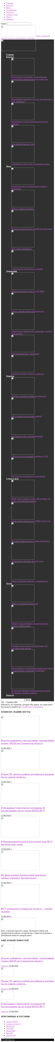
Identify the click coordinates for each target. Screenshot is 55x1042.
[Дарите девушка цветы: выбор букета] (22, 309)
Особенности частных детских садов (27, 561)
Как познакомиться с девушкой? (25, 354)
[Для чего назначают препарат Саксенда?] (22, 394)
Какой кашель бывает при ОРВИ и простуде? (31, 521)
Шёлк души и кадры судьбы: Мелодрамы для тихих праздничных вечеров (31, 500)
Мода (8, 8)
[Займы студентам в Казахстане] (22, 601)
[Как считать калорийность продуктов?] (22, 474)
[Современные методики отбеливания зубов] (22, 162)
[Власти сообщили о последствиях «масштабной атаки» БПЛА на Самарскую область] (20, 736)
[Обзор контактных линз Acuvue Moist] (22, 289)
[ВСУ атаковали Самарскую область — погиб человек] (20, 904)
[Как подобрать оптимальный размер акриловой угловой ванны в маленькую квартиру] (22, 666)
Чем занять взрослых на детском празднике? (30, 541)
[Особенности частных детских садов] (22, 559)
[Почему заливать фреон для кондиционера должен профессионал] (22, 621)
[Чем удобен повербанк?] (22, 246)
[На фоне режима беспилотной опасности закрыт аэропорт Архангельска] (20, 870)
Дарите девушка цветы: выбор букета (27, 311)
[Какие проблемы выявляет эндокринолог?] (22, 579)
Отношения (11, 10)
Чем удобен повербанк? (21, 249)
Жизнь (10, 1026)
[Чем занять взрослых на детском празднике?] (22, 539)
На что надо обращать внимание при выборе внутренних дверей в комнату (30, 692)
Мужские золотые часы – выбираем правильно (31, 229)
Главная (9, 3)
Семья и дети (12, 15)
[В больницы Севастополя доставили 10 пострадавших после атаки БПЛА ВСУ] (20, 803)
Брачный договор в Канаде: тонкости (27, 374)
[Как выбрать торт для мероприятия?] (22, 434)
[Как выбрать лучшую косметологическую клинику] (22, 119)
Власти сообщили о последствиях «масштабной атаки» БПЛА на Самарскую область (27, 742)
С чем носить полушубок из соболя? (27, 269)
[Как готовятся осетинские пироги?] (22, 414)
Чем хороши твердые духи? (23, 144)
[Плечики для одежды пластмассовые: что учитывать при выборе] (22, 644)
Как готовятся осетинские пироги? (26, 416)
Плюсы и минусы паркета (22, 209)
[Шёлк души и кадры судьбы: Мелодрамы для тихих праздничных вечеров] (22, 496)
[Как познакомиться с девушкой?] (22, 351)
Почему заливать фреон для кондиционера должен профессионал (29, 625)
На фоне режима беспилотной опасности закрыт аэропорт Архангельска (23, 876)
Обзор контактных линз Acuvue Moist (27, 291)
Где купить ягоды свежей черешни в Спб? (29, 456)
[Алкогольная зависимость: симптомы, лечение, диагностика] (22, 329)
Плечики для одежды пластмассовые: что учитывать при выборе (29, 647)
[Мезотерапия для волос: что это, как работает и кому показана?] (22, 97)
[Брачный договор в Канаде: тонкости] (22, 371)
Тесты (8, 17)
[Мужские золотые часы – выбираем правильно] (22, 226)
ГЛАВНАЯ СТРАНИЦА (32, 707)
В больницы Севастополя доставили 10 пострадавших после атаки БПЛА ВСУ (23, 809)
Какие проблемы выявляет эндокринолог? (29, 581)
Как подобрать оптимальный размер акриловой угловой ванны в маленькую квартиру (32, 669)
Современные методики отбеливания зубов (30, 164)
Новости (10, 19)
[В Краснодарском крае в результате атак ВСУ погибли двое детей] (20, 836)
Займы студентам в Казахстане (24, 603)
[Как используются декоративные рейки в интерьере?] (22, 184)
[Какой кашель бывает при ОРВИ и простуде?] (22, 519)
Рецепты (10, 12)
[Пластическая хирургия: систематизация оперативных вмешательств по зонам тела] (22, 75)
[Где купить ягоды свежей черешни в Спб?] (22, 454)
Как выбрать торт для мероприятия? (27, 436)
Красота (9, 5)
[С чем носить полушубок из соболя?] (22, 267)
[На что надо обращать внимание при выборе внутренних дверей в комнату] (22, 688)
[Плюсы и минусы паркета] (22, 206)
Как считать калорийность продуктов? (28, 476)
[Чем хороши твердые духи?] (22, 142)
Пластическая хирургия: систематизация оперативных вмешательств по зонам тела (29, 78)
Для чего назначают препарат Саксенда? (29, 396)
